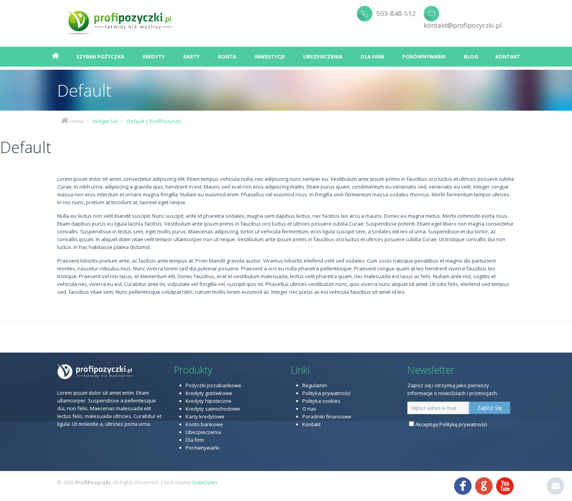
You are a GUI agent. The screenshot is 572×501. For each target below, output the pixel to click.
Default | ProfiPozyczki (154, 121)
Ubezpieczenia (322, 56)
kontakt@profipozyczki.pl (463, 25)
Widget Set (105, 121)
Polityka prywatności (326, 393)
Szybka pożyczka (100, 56)
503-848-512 (396, 13)
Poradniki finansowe (326, 416)
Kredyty (153, 56)
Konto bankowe (204, 424)
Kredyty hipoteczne (209, 400)
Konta (227, 56)
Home (77, 121)
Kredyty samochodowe (213, 408)
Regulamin (314, 385)
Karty (191, 56)
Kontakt (507, 56)
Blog (471, 56)
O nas (309, 408)
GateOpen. (205, 482)
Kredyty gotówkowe (209, 393)
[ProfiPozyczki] (119, 19)
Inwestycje (269, 56)
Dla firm (372, 56)
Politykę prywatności (463, 424)
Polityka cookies (321, 400)
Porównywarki (424, 56)
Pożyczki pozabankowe (213, 385)
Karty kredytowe (205, 416)
